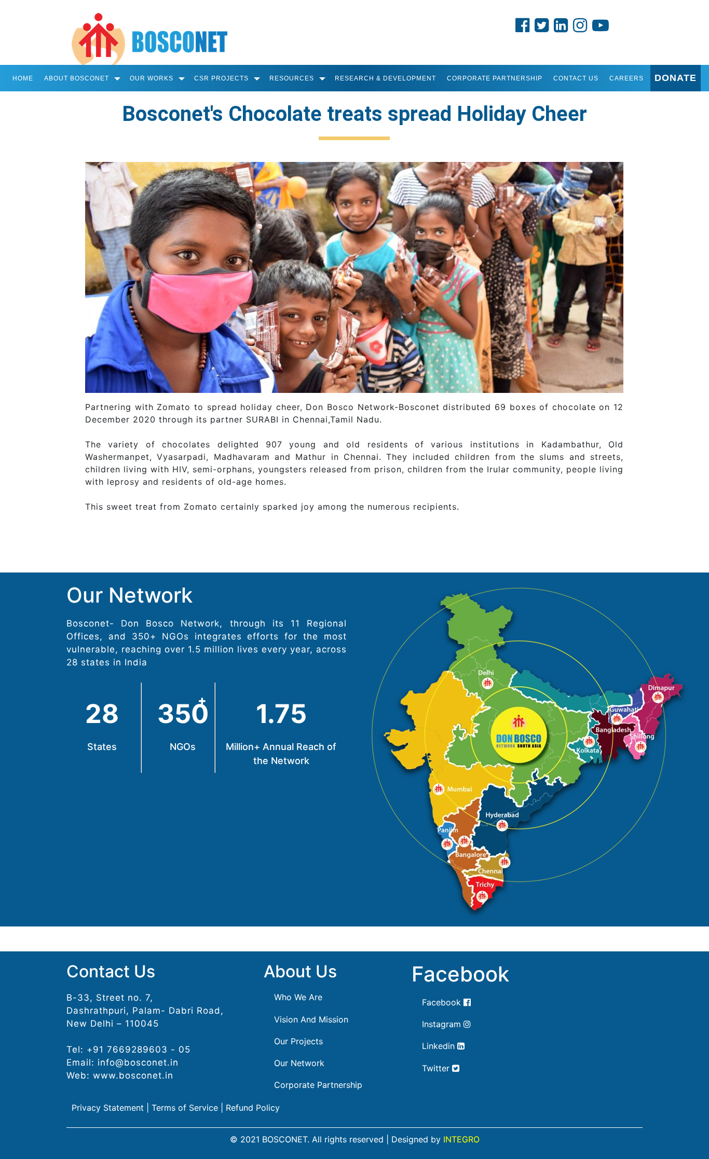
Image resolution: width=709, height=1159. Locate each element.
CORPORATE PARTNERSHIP (494, 78)
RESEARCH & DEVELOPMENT (385, 78)
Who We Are (298, 997)
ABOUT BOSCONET (76, 78)
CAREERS (626, 78)
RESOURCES (291, 78)
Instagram (442, 1024)
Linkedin (439, 1046)
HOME (22, 78)
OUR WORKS (151, 78)
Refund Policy (253, 1107)
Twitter (437, 1068)
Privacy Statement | (110, 1107)
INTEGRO (461, 1139)
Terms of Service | (187, 1107)
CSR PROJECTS (221, 78)
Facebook (442, 1002)
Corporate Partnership (318, 1085)
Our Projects (298, 1041)
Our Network (299, 1063)
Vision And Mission (311, 1019)
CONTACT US (575, 78)
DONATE (676, 78)
